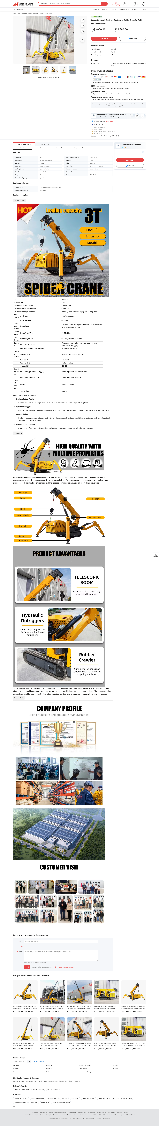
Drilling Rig (49, 1065)
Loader (48, 1068)
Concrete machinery (85, 1072)
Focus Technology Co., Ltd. (67, 1118)
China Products (43, 1112)
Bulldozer (49, 1072)
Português (48, 1114)
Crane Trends (45, 1103)
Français (55, 1114)
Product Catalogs (39, 1061)
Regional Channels (101, 1112)
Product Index (111, 1112)
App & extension (123, 9)
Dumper (15, 1068)
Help (113, 9)
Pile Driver (16, 1065)
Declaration (98, 1118)
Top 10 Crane (33, 1103)
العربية (89, 1114)
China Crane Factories (21, 1098)
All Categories (20, 9)
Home (14, 13)
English (36, 1114)
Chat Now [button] (133, 38)
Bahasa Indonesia (130, 1114)
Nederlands (83, 1114)
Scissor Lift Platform (85, 1065)
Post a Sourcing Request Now (64, 967)
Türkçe (115, 1114)
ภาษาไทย (109, 1114)
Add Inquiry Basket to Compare (50, 77)
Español (42, 1114)
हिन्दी (104, 1114)
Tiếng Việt (121, 1114)
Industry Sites (91, 1112)
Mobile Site (119, 1112)
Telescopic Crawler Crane (22, 1089)
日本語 (99, 1114)
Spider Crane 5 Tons (103, 1098)
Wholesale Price (82, 1112)
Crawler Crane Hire (52, 1089)
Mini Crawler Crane (38, 1089)
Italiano (70, 1114)
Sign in (144, 5)
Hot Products (34, 1112)
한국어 (94, 1114)
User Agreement (90, 1118)
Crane (41, 13)
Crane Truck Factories (37, 1098)
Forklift (115, 1068)
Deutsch (76, 1114)
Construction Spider (20, 1103)
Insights (126, 1112)
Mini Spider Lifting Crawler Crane (122, 1098)
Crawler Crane (48, 13)
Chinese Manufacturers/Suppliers (57, 1112)
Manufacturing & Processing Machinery (28, 13)
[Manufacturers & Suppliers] (23, 4)
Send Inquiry (104, 38)
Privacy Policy (106, 1118)
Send (27, 967)
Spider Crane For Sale (88, 1098)
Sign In (93, 136)
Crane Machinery (52, 1098)
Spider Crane (74, 1098)
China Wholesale (72, 1112)
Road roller (83, 1068)
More (14, 1106)
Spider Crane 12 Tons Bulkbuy (61, 1103)
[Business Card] (143, 152)
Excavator (115, 1065)
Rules (144, 9)
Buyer (103, 9)
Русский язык (63, 1114)
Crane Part (64, 1098)
